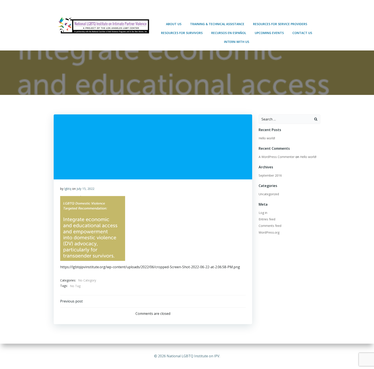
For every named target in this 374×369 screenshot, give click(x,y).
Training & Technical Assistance (217, 24)
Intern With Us (236, 42)
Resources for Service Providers (280, 24)
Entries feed (267, 219)
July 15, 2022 (85, 189)
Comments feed (270, 226)
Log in (263, 213)
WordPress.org (269, 232)
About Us (173, 24)
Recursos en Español (228, 33)
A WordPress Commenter (277, 157)
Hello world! (267, 138)
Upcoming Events (269, 33)
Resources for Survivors (182, 33)
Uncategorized (269, 194)
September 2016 (270, 175)
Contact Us (302, 33)
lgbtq (67, 189)
